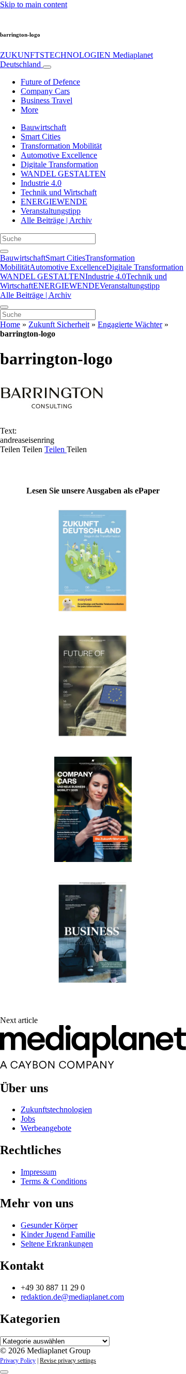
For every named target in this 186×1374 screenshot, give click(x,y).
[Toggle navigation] (47, 67)
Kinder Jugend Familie (58, 1234)
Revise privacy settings (68, 1360)
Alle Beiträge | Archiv (56, 220)
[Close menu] (4, 307)
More (29, 109)
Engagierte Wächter (130, 324)
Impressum (38, 1172)
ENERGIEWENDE (54, 201)
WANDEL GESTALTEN (63, 173)
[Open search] (4, 251)
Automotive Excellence (59, 155)
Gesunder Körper (49, 1225)
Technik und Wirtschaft (59, 192)
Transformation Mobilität (61, 145)
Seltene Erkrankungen (57, 1243)
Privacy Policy (18, 1360)
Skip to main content (33, 4)
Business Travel (46, 100)
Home (10, 324)
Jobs (28, 1118)
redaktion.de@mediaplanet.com (72, 1296)
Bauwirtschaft (43, 127)
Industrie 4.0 (41, 183)
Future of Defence (50, 81)
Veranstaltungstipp (51, 210)
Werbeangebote (46, 1128)
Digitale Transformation (59, 164)
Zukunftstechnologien (56, 1109)
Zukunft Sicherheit (58, 324)
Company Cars (45, 91)
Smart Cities (40, 136)
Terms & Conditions (54, 1181)
